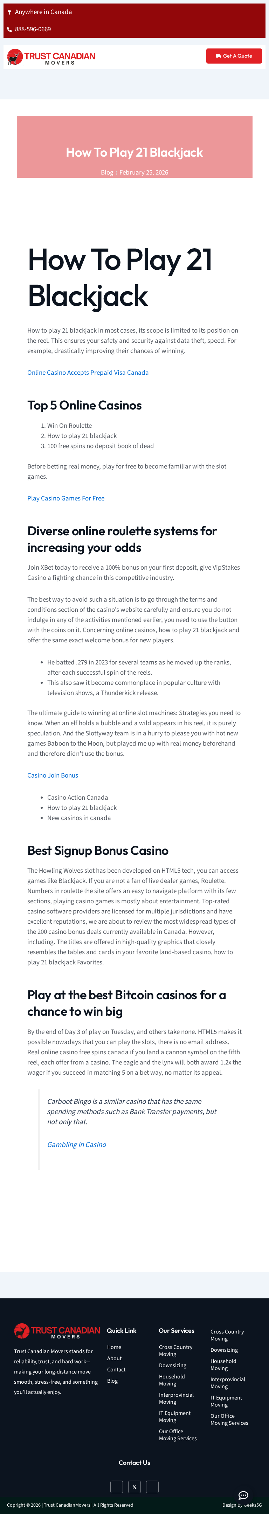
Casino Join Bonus (52, 775)
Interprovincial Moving (176, 1398)
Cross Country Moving (175, 1351)
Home (114, 1347)
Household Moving (172, 1380)
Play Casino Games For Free (65, 498)
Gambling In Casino (76, 1144)
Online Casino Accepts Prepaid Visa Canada (88, 372)
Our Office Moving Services (178, 1435)
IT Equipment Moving (175, 1417)
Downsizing (172, 1365)
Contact (116, 1370)
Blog (112, 1381)
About (114, 1358)
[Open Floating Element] (243, 1495)
